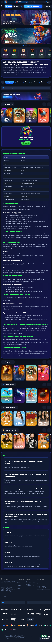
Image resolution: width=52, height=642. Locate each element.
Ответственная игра (30, 582)
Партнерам (28, 587)
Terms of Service (46, 589)
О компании (19, 581)
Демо (21, 375)
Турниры (19, 585)
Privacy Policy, (40, 589)
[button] (22, 45)
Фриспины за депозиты (20, 588)
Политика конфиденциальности (30, 585)
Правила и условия (30, 581)
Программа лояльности (19, 583)
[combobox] (22, 88)
